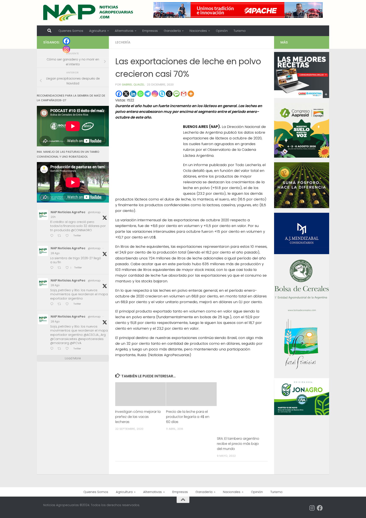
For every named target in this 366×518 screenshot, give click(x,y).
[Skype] (162, 94)
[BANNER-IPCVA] (301, 97)
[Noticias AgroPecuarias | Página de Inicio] (88, 12)
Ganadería (172, 30)
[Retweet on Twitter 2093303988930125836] (61, 349)
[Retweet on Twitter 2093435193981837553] (61, 236)
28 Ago (55, 253)
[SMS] (176, 94)
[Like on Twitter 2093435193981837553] (68, 236)
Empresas (150, 30)
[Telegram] (147, 94)
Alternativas (124, 30)
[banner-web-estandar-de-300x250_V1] (301, 207)
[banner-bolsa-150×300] (301, 311)
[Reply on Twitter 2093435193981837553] (53, 236)
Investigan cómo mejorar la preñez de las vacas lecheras (138, 416)
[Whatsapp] (140, 94)
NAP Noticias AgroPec (68, 212)
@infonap (94, 212)
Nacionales (198, 30)
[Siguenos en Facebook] (320, 508)
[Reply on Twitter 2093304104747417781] (53, 304)
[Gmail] (183, 94)
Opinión (222, 30)
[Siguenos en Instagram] (312, 508)
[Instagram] (155, 94)
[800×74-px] (238, 10)
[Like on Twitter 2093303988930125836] (68, 349)
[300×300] (301, 156)
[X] (126, 94)
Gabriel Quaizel (133, 85)
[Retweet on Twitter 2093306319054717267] (61, 268)
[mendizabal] (301, 253)
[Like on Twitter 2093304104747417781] (68, 304)
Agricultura (97, 30)
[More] (191, 94)
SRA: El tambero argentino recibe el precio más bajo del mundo (238, 443)
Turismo (240, 30)
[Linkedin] (133, 94)
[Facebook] (119, 94)
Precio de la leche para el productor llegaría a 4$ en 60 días (187, 416)
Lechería (122, 42)
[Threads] (169, 94)
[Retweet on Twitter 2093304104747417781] (61, 304)
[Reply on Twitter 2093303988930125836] (53, 349)
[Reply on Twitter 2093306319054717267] (53, 268)
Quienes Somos (70, 30)
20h (53, 217)
